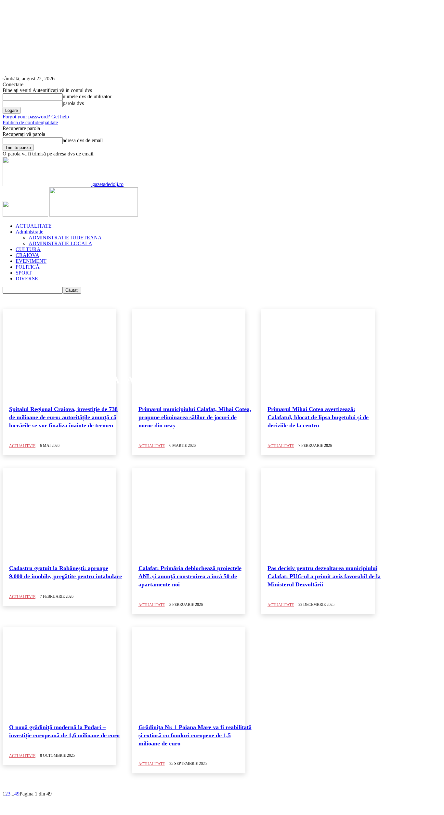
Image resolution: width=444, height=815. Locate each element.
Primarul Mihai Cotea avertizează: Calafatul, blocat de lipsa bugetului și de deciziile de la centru (318, 417)
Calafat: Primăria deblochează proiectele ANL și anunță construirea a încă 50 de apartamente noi (190, 576)
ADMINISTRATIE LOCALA (60, 243)
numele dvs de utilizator (87, 96)
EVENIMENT (31, 261)
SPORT (24, 272)
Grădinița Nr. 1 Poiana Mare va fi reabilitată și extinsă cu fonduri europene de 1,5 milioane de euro (195, 735)
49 (17, 793)
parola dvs (73, 103)
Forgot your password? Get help (36, 116)
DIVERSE (27, 278)
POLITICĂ (28, 267)
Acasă (8, 10)
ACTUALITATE (34, 226)
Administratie (29, 231)
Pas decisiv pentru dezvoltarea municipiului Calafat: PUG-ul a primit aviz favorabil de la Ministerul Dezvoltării (324, 576)
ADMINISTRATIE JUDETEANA (65, 237)
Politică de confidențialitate (30, 122)
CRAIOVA (27, 255)
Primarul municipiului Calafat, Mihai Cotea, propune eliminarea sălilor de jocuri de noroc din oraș (194, 417)
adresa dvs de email (83, 140)
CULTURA (28, 249)
